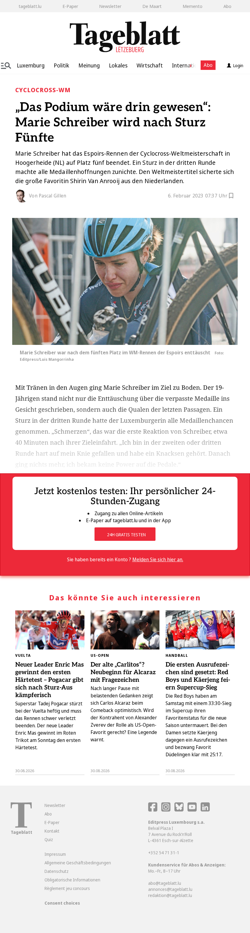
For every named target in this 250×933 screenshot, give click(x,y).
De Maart (152, 6)
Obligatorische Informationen (72, 880)
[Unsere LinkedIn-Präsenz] (205, 810)
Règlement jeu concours (67, 888)
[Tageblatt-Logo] (21, 826)
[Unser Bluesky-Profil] (179, 810)
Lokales (118, 65)
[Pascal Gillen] (22, 196)
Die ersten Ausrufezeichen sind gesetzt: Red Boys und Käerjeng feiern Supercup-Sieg (198, 676)
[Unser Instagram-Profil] (165, 810)
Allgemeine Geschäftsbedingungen (78, 863)
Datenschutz (57, 871)
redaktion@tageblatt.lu (170, 895)
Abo (227, 6)
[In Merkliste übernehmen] (231, 196)
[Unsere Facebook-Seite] (152, 810)
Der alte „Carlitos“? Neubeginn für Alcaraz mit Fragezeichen (123, 672)
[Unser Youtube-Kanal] (193, 810)
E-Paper (70, 6)
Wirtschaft (150, 65)
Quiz (49, 839)
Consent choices (62, 903)
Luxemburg (31, 65)
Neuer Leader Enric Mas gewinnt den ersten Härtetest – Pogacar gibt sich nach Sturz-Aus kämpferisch (49, 680)
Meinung (89, 65)
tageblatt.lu (30, 6)
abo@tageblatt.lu (164, 883)
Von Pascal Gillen (47, 195)
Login (238, 65)
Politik (61, 65)
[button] (188, 65)
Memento (192, 6)
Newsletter (110, 6)
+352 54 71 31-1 (163, 852)
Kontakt (52, 831)
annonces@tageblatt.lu (170, 889)
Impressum (55, 854)
